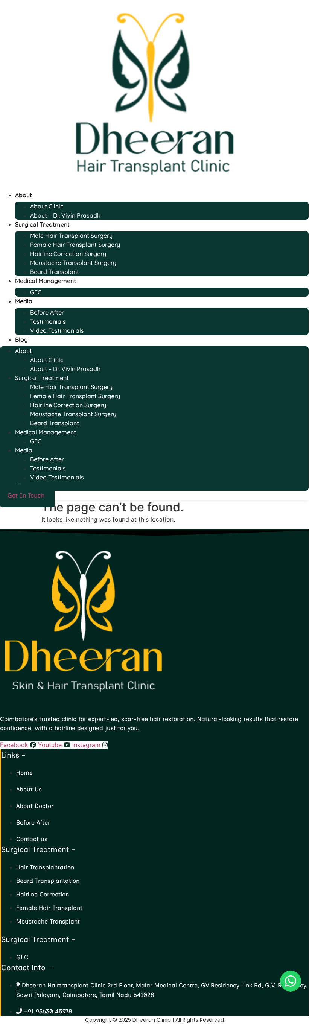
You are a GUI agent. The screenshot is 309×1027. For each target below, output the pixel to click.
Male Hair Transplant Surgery (71, 235)
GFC (35, 292)
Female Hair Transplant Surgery (75, 244)
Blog (21, 339)
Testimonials (48, 321)
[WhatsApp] (290, 981)
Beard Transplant (54, 271)
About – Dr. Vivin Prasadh (65, 215)
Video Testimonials (57, 330)
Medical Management (45, 281)
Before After (47, 312)
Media (23, 301)
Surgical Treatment (42, 224)
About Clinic (46, 206)
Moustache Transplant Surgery (73, 262)
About (23, 195)
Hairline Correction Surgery (68, 253)
